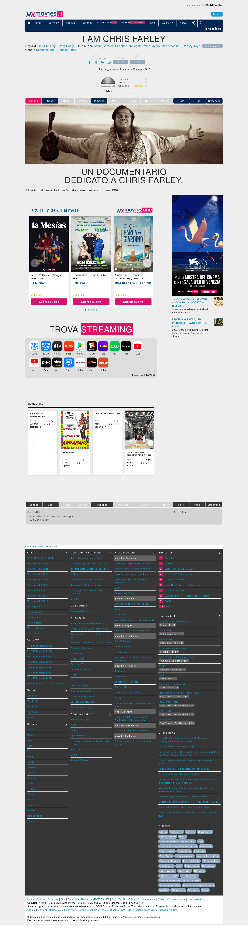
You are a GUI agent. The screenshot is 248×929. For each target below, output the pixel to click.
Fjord (73, 680)
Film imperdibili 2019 (37, 595)
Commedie (32, 695)
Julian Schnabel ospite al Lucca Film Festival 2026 (184, 768)
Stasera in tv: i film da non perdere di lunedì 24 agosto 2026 (188, 801)
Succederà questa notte (82, 701)
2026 (36, 557)
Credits (31, 909)
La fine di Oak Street (175, 579)
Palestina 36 (77, 664)
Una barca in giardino (133, 283)
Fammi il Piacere (123, 687)
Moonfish (75, 749)
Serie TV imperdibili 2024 (39, 651)
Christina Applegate (128, 46)
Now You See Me (168, 836)
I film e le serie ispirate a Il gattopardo (178, 846)
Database (52, 899)
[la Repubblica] (204, 7)
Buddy (74, 730)
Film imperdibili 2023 (37, 574)
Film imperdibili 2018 (37, 601)
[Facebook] (89, 62)
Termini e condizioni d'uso (93, 909)
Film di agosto (34, 622)
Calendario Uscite (78, 899)
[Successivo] (150, 443)
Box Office (129, 899)
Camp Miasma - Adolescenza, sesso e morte (187, 595)
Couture (75, 598)
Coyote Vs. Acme (123, 646)
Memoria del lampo (80, 719)
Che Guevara (178, 890)
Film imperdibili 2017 (37, 606)
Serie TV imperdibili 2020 (39, 672)
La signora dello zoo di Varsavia (175, 621)
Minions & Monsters (174, 590)
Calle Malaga (77, 658)
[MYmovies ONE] (135, 210)
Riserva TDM (117, 909)
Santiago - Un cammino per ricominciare (91, 642)
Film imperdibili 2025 (37, 563)
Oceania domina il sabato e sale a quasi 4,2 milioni (184, 807)
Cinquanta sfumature (170, 861)
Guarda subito (49, 302)
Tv (119, 899)
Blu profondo (165, 710)
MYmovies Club (196, 899)
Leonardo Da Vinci (185, 856)
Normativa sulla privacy (62, 909)
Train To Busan (122, 641)
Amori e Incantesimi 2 (81, 669)
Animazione (33, 711)
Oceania (169, 557)
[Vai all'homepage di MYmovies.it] (44, 17)
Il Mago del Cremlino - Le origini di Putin (179, 692)
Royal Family (166, 856)
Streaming (214, 101)
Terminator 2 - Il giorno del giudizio (88, 584)
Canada (63, 49)
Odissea (169, 563)
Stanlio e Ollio (166, 639)
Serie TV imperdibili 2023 (39, 656)
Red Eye (163, 666)
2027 (29, 557)
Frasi (198, 101)
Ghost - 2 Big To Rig (125, 593)
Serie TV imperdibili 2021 (39, 667)
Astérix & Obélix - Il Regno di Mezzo (176, 657)
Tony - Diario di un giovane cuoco (87, 557)
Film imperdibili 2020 (37, 590)
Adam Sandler (103, 46)
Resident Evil (77, 653)
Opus (200, 841)
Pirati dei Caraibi (191, 861)
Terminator (193, 890)
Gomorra (190, 831)
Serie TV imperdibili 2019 (39, 678)
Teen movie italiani (169, 875)
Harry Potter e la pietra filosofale (87, 579)
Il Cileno (75, 574)
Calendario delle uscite (82, 611)
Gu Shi (74, 754)
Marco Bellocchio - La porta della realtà (134, 619)
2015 (73, 49)
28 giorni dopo (205, 831)
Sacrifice (169, 601)
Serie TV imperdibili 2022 (39, 661)
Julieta (162, 674)
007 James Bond (211, 861)
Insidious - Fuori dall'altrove (178, 574)
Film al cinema (34, 617)
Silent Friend (121, 676)
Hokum (169, 606)
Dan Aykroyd (191, 46)
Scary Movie (176, 831)
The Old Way (165, 630)
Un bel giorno (165, 719)
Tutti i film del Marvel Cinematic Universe (180, 880)
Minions (163, 831)
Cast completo (212, 46)
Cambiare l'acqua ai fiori (83, 696)
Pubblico (99, 101)
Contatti (42, 909)
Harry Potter (184, 870)
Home (30, 899)
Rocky (205, 890)
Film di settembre (35, 628)
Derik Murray (47, 46)
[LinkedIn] (103, 62)
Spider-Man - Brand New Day (179, 568)
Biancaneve (206, 846)
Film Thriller (33, 701)
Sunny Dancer (122, 651)
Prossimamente (146, 899)
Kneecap (79, 283)
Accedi (217, 14)
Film (63, 899)
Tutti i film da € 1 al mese (54, 210)
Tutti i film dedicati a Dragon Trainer (177, 841)
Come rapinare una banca (128, 692)
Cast (50, 101)
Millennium (199, 870)
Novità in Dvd (33, 633)
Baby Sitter (199, 851)
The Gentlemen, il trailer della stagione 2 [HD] (181, 746)
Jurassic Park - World (208, 856)
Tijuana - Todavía (79, 760)
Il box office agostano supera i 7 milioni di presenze (184, 796)
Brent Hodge (66, 46)
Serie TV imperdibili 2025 (39, 645)
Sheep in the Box (123, 614)
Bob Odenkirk (171, 46)
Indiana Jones (192, 866)
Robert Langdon (167, 870)
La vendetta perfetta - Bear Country (88, 563)
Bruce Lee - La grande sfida (172, 648)
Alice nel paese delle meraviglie (198, 885)
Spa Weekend (78, 735)
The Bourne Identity (168, 701)
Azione (30, 717)
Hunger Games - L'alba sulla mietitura (90, 628)
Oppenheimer (184, 851)
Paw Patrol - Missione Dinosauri (131, 730)
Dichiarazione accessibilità (142, 909)
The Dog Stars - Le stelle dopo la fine (89, 568)
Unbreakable (208, 866)
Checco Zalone (167, 851)
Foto (181, 101)
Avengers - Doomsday (82, 647)
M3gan (182, 836)
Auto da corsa (166, 866)
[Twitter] (96, 62)
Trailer (161, 899)
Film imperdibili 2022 (37, 579)
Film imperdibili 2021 (37, 584)
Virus (179, 866)
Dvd (114, 899)
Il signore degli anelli (170, 885)
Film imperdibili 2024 (37, 568)
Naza (73, 724)
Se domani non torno (81, 707)
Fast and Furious (189, 875)
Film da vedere (34, 611)
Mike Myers (152, 46)
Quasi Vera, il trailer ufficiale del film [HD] (179, 774)
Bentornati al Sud (79, 685)
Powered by (138, 375)
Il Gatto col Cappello (81, 690)
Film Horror (32, 706)
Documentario (45, 49)
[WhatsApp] (109, 62)
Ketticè (118, 697)
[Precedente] (32, 443)
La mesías (38, 283)
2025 (43, 557)
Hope (73, 674)
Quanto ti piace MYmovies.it (41, 546)
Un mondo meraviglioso (127, 681)
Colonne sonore (176, 899)
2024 (50, 557)
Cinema (40, 899)
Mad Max (164, 890)
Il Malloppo (120, 670)
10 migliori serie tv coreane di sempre (46, 683)
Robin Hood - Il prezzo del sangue (182, 584)
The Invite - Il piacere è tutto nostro (88, 623)
